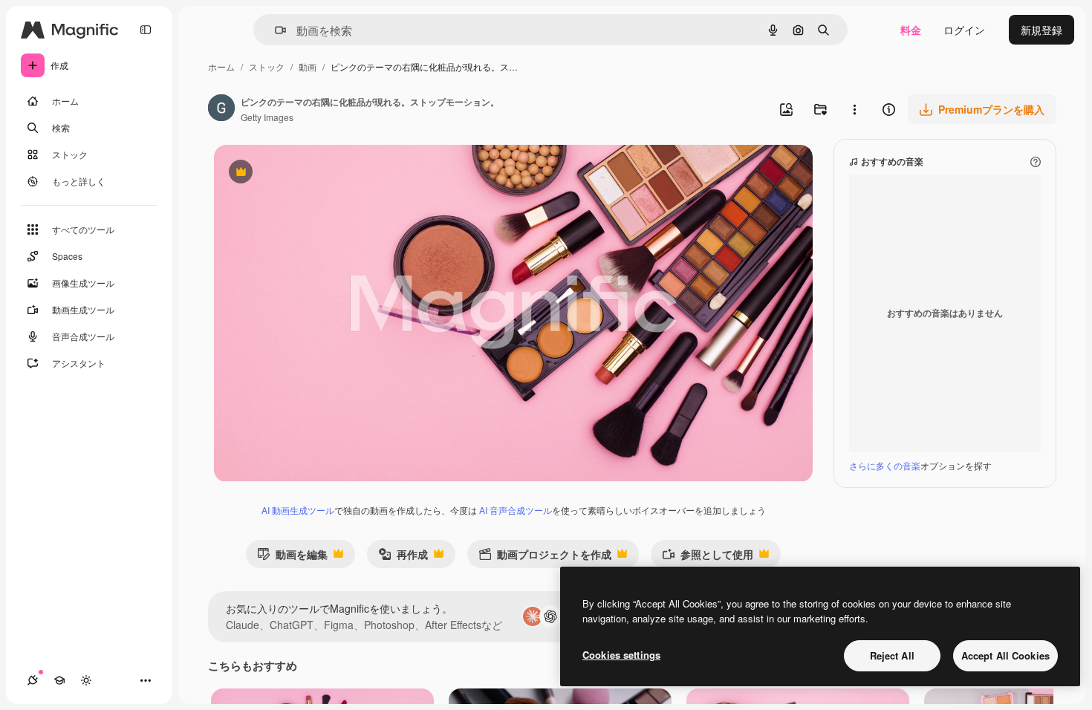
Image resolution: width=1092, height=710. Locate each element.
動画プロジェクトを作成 (544, 557)
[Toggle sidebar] (145, 30)
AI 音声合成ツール (515, 510)
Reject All (892, 655)
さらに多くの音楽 (884, 465)
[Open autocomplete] (274, 30)
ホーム (221, 66)
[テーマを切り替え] (86, 680)
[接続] (33, 680)
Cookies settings (621, 655)
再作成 (403, 557)
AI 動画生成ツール (297, 510)
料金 (910, 29)
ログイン (964, 29)
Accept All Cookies (1005, 655)
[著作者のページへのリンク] (221, 109)
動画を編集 (292, 557)
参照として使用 (707, 557)
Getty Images (267, 117)
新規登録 (1041, 29)
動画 (307, 66)
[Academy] (59, 680)
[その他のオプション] (854, 109)
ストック (267, 66)
